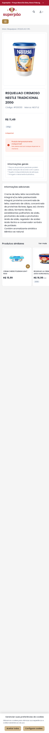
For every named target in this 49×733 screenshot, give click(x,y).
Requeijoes (12, 29)
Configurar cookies (33, 728)
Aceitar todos (13, 728)
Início (4, 29)
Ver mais (43, 243)
